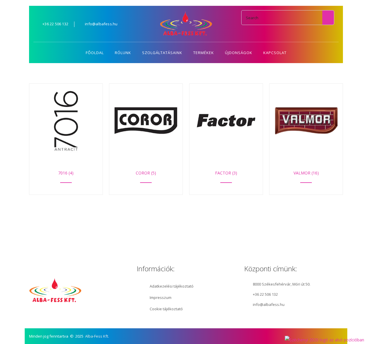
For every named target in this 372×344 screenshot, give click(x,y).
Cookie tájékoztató (166, 308)
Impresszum (160, 297)
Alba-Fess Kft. (97, 336)
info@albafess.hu (269, 304)
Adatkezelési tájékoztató (172, 286)
